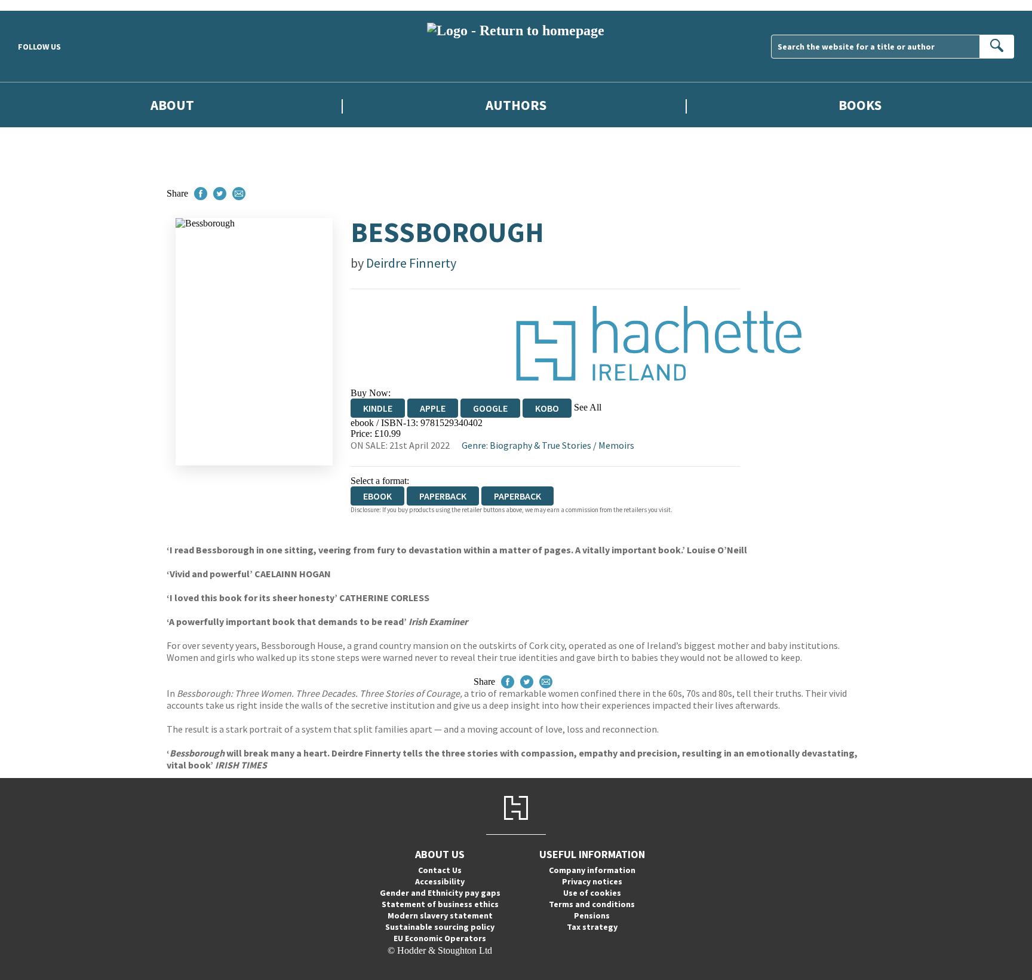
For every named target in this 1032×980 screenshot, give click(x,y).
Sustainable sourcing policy (439, 926)
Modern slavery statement (440, 915)
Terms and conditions (592, 904)
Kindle (377, 408)
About (172, 105)
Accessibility (440, 881)
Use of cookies (592, 892)
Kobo (547, 408)
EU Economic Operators (440, 938)
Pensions (592, 915)
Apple (433, 408)
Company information (592, 870)
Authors (516, 105)
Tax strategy (592, 926)
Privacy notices (592, 881)
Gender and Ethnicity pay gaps (440, 892)
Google (490, 408)
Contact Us (440, 870)
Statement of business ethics (440, 904)
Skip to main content (39, 5)
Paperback (442, 496)
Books (860, 105)
